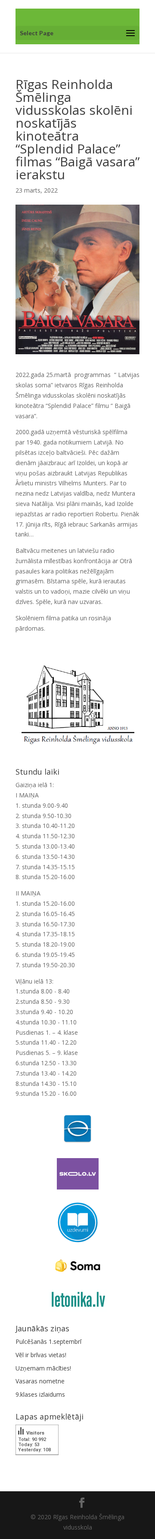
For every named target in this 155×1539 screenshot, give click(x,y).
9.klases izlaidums (40, 1394)
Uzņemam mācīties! (43, 1368)
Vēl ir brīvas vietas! (41, 1355)
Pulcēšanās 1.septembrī (48, 1341)
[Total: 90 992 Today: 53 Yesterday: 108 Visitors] (37, 1461)
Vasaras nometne (40, 1381)
